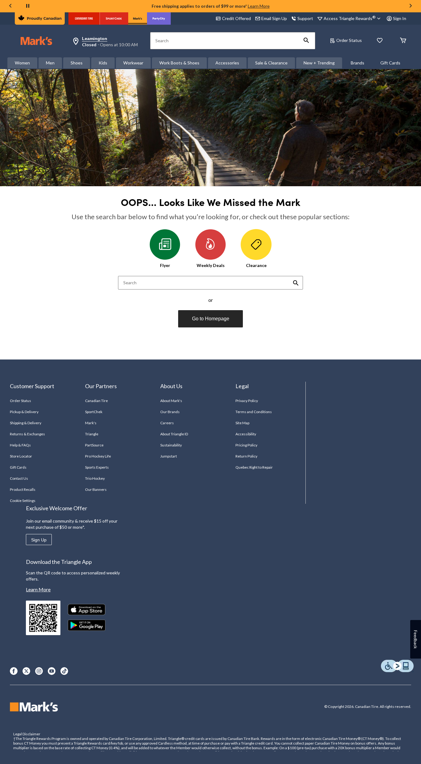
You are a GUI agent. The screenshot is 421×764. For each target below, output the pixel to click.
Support (305, 18)
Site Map (242, 423)
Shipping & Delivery (26, 423)
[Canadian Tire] (84, 18)
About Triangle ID (174, 434)
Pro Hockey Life (98, 456)
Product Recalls (23, 489)
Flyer (165, 265)
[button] (306, 40)
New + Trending (319, 62)
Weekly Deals (211, 265)
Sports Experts (97, 467)
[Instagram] (39, 671)
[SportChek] (114, 18)
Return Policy (246, 456)
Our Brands (170, 411)
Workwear (133, 62)
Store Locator (21, 456)
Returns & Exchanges (27, 434)
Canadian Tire (96, 400)
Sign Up (39, 539)
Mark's (90, 423)
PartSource (94, 445)
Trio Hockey (95, 478)
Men (50, 62)
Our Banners (96, 489)
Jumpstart (168, 456)
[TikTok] (64, 671)
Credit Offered (236, 18)
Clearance (256, 265)
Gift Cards (390, 62)
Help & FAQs (20, 445)
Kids (103, 62)
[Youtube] (51, 671)
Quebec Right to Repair (254, 467)
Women (22, 62)
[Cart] (403, 40)
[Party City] (159, 18)
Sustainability (171, 445)
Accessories (227, 62)
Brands (357, 62)
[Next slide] (410, 6)
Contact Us (19, 478)
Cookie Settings (22, 500)
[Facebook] (14, 671)
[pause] (28, 6)
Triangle (91, 434)
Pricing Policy (246, 445)
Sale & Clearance (271, 62)
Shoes (77, 62)
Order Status (349, 40)
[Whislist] (380, 40)
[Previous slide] (10, 6)
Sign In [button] (399, 18)
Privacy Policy (246, 400)
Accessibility (245, 434)
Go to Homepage (210, 318)
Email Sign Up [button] (274, 18)
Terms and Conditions (253, 411)
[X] (26, 671)
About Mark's (171, 400)
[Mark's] (137, 18)
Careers (167, 423)
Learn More (259, 6)
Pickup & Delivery (24, 411)
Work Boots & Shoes (179, 62)
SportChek (93, 411)
